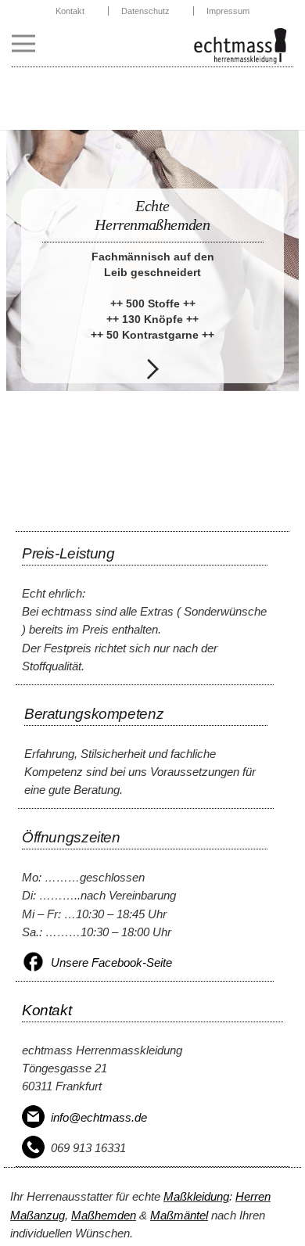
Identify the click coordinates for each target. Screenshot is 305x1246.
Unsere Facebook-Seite (111, 962)
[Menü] (23, 43)
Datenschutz (145, 11)
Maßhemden (103, 1215)
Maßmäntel (179, 1215)
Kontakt (70, 11)
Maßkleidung (196, 1196)
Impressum (227, 11)
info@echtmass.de (99, 1117)
